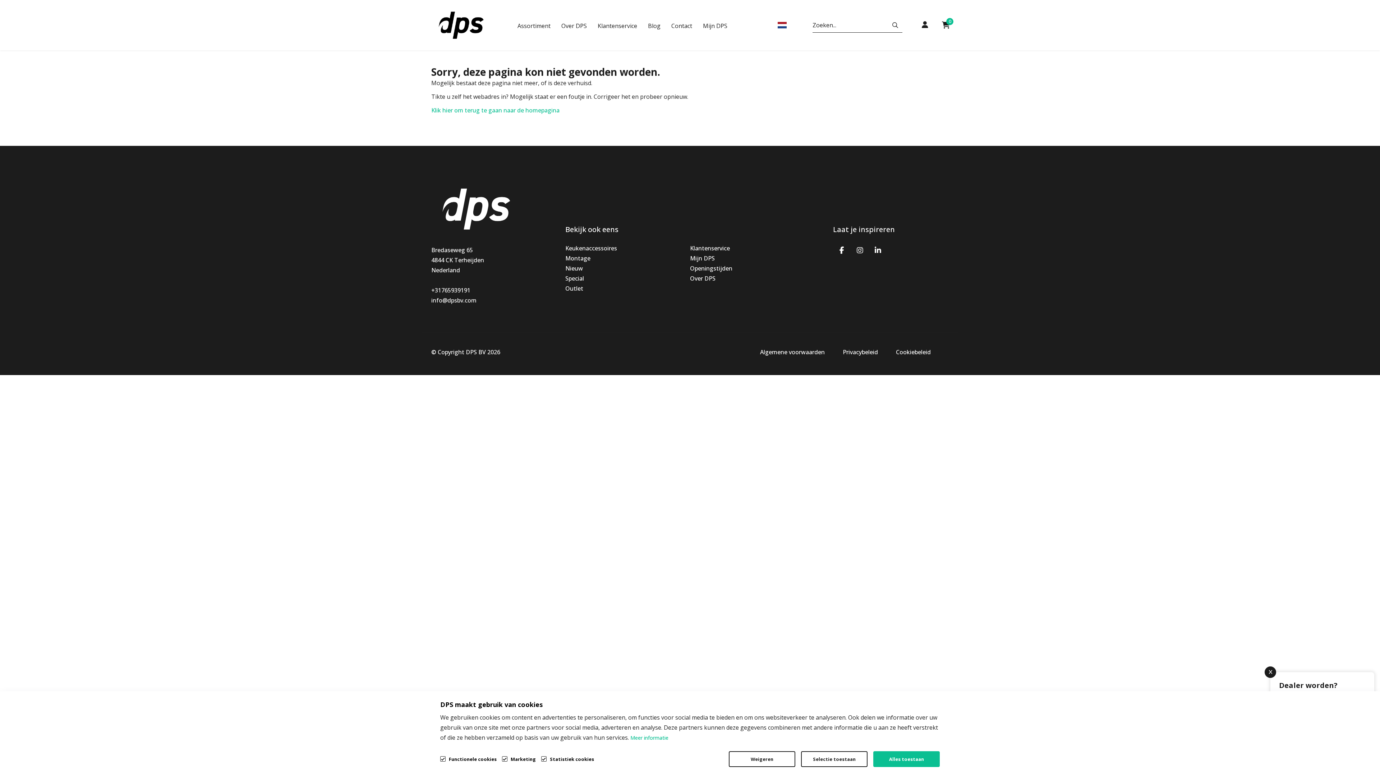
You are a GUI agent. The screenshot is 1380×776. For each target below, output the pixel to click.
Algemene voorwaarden (792, 352)
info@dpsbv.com (454, 300)
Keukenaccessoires (591, 248)
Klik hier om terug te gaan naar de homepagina (495, 110)
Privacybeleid (860, 352)
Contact (681, 26)
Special (574, 278)
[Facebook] (842, 250)
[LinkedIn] (878, 250)
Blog (654, 26)
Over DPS (574, 26)
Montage (577, 258)
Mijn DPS (715, 26)
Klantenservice (617, 26)
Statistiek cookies (572, 759)
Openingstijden (711, 268)
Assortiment (534, 26)
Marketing (523, 759)
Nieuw (574, 268)
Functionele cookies (473, 759)
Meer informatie (649, 737)
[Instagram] (860, 250)
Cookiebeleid (913, 352)
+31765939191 (450, 290)
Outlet (574, 288)
